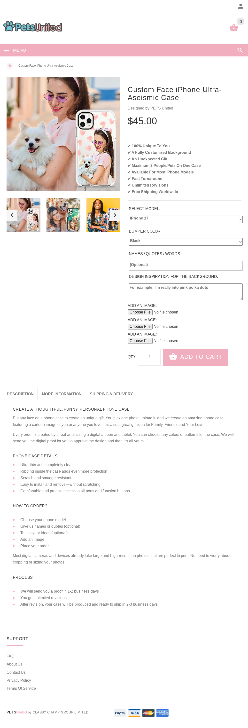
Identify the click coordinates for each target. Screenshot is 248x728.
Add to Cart (200, 356)
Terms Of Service (21, 688)
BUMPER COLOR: (145, 231)
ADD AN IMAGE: (142, 306)
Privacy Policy (19, 680)
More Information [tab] (62, 394)
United (17, 712)
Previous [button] (12, 215)
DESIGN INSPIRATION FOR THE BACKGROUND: (173, 276)
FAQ (10, 656)
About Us (15, 664)
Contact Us (16, 672)
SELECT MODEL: (144, 209)
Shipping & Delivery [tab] (111, 394)
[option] (23, 215)
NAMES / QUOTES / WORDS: (155, 254)
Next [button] (114, 215)
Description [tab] (20, 394)
